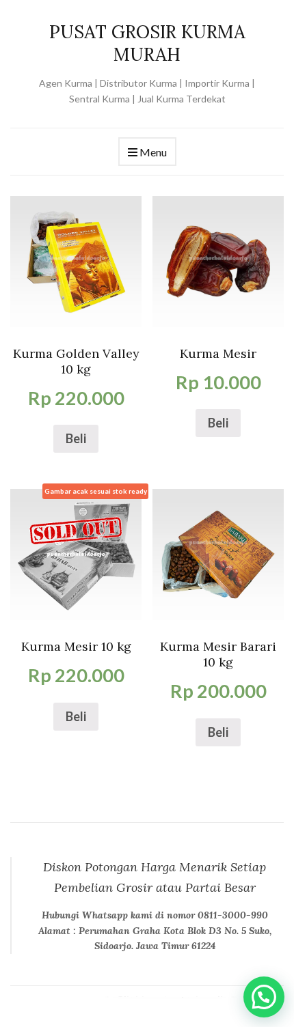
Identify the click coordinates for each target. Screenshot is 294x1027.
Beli (76, 438)
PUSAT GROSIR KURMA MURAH (147, 43)
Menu (152, 151)
